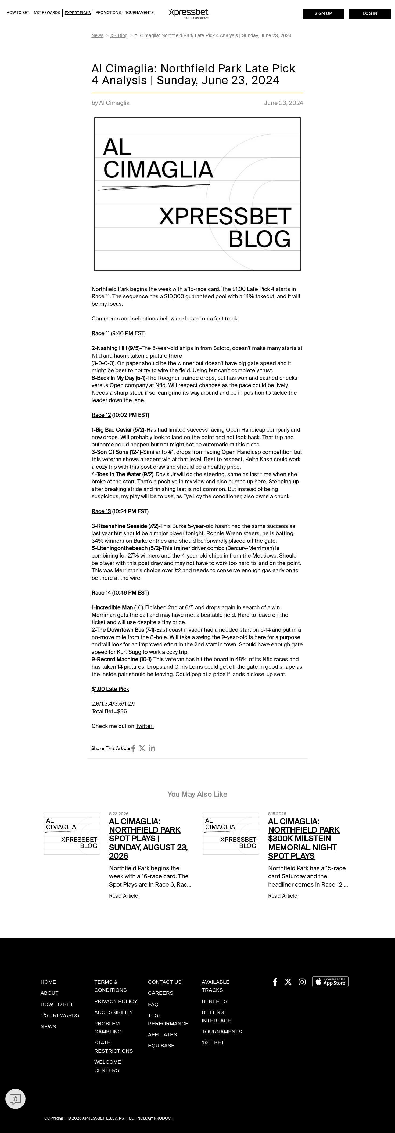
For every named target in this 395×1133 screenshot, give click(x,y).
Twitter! (145, 726)
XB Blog (119, 35)
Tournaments (139, 12)
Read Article (123, 895)
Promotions (108, 12)
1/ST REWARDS (60, 1015)
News (97, 35)
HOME (48, 982)
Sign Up (323, 13)
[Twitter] (142, 748)
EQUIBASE (161, 1045)
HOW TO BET (57, 1004)
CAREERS (160, 993)
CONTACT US (165, 982)
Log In (370, 13)
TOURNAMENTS (222, 1031)
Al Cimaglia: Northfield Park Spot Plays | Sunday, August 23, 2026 (148, 838)
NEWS (48, 1026)
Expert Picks (78, 12)
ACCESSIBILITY (113, 1012)
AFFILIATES (162, 1034)
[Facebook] (133, 748)
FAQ (153, 1004)
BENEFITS (214, 1001)
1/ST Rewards (47, 12)
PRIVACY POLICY (115, 1001)
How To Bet (17, 12)
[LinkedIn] (152, 748)
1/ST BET (213, 1042)
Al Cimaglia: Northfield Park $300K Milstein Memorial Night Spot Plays (304, 838)
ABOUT (50, 993)
